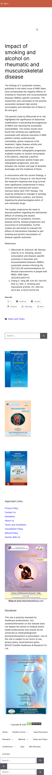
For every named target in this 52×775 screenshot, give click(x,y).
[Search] (43, 336)
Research (6, 739)
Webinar (21, 739)
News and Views (16, 319)
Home (4, 732)
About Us (9, 520)
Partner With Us (12, 537)
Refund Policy (11, 533)
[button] (37, 29)
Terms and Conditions (15, 525)
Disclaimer (10, 516)
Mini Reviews (35, 746)
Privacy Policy (11, 508)
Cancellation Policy (14, 529)
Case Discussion (40, 732)
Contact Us (10, 512)
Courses (6, 754)
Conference (7, 746)
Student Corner (19, 732)
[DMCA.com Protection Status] (34, 724)
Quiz (22, 746)
